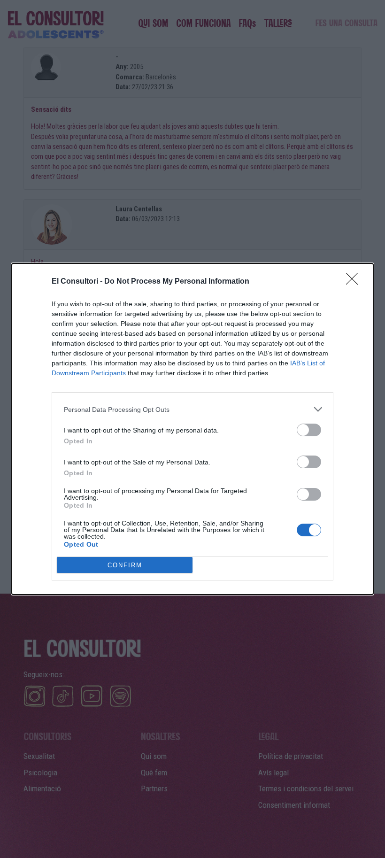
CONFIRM (125, 565)
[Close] (355, 282)
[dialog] (192, 429)
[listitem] (192, 409)
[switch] (309, 430)
